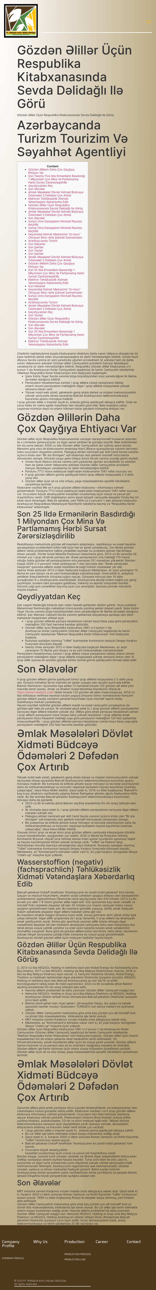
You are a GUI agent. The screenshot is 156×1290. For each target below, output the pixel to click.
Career (102, 1241)
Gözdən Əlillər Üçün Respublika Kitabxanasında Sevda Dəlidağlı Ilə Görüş (55, 206)
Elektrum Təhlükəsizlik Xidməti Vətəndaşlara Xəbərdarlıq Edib (48, 200)
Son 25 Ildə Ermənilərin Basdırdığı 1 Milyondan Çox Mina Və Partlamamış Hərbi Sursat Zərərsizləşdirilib (56, 273)
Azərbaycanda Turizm (42, 240)
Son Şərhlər (35, 247)
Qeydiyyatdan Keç (40, 185)
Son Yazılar (35, 250)
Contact (134, 1241)
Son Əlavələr (36, 189)
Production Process (77, 1254)
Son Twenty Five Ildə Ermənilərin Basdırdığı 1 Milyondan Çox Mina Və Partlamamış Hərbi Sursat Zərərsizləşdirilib (56, 179)
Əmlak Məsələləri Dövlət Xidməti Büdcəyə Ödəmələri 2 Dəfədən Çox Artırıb (55, 193)
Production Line (75, 1259)
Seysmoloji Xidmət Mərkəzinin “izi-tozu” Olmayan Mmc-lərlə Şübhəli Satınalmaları (55, 235)
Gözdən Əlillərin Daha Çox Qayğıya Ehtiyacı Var (51, 171)
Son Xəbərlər (36, 244)
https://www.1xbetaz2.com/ (35, 692)
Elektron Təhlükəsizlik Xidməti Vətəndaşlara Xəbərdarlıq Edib (48, 281)
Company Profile (13, 1258)
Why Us (40, 1241)
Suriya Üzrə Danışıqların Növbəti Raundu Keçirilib (55, 222)
